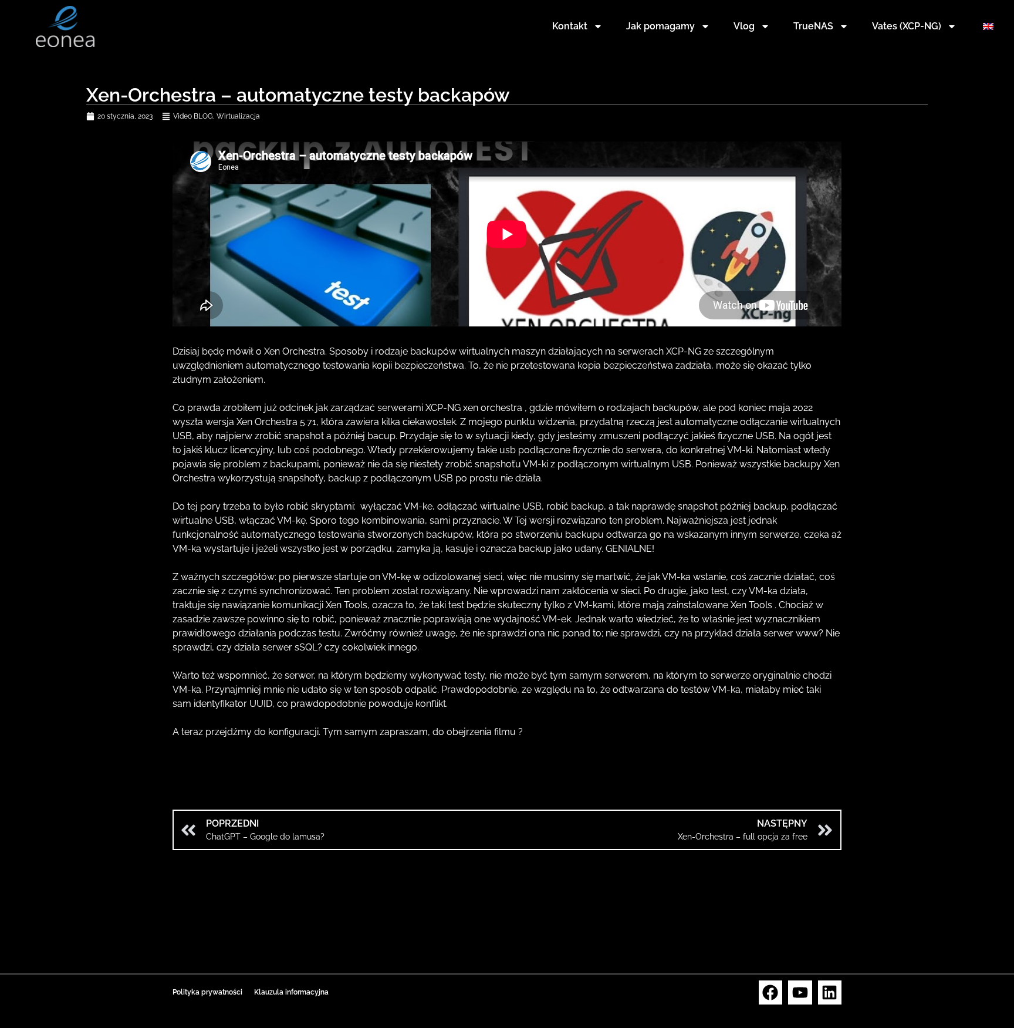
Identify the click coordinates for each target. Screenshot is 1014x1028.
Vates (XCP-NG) (906, 26)
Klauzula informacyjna (291, 992)
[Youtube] (800, 992)
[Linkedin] (830, 992)
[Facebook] (771, 992)
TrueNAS (813, 26)
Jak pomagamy (660, 26)
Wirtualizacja (238, 116)
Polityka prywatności (207, 992)
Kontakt (569, 26)
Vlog (744, 26)
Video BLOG (193, 116)
